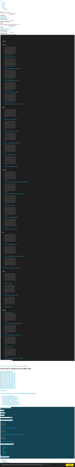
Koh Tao (5, 9)
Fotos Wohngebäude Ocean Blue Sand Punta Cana (10, 398)
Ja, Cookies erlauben (69, 465)
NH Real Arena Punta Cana (10, 56)
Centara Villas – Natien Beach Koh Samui (13, 323)
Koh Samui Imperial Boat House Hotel (12, 334)
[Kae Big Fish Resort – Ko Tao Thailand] (3, 425)
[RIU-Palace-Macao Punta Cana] (3, 439)
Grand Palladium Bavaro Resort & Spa (12, 68)
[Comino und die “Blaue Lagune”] (10, 163)
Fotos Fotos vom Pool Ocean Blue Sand (8, 400)
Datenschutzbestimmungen (4, 17)
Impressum (4, 460)
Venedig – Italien (7, 283)
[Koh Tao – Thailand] (10, 343)
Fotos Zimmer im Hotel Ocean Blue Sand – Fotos (10, 397)
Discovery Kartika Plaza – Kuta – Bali (12, 267)
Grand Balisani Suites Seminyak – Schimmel (13, 256)
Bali (3, 6)
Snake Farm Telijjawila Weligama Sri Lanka (13, 193)
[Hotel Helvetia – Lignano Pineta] (9, 292)
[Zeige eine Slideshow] (4, 390)
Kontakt (3, 459)
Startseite (3, 2)
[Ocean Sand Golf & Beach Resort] (10, 89)
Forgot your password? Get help (5, 28)
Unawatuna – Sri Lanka (9, 205)
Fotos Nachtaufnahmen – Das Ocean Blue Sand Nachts (11, 401)
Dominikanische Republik (8, 54)
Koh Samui (8, 312)
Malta (3, 4)
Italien (3, 7)
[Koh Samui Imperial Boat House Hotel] (10, 332)
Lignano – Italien (8, 306)
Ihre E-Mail (12, 20)
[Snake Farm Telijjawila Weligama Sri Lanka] (10, 190)
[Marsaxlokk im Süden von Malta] (10, 128)
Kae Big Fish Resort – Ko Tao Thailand (8, 427)
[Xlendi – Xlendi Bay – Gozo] (10, 151)
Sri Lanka (4, 5)
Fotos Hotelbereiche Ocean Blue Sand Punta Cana (10, 402)
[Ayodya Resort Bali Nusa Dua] (10, 241)
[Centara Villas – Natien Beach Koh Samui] (10, 320)
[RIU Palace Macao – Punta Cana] (10, 77)
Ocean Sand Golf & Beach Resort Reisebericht (10, 404)
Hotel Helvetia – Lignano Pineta (11, 295)
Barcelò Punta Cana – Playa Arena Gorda (13, 103)
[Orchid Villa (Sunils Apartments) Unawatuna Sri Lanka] (10, 178)
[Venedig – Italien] (10, 280)
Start (1, 366)
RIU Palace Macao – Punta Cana (11, 80)
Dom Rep (4, 3)
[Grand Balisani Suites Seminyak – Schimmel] (10, 253)
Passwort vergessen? (3, 16)
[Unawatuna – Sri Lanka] (10, 202)
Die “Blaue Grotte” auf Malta (10, 119)
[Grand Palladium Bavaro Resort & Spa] (10, 65)
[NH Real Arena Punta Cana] (10, 53)
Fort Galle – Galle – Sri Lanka (10, 228)
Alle (5, 312)
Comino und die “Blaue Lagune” (11, 166)
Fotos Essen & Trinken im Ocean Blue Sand (9, 396)
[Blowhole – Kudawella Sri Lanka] (10, 214)
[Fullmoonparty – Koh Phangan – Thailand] (10, 355)
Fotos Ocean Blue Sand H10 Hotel (7, 366)
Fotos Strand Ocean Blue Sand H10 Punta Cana (10, 399)
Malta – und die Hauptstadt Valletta (12, 142)
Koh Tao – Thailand (8, 346)
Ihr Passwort (12, 14)
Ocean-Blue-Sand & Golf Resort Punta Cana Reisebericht (11, 403)
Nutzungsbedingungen (6, 462)
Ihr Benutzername (13, 13)
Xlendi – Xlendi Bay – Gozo (10, 154)
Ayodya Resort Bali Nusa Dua (10, 244)
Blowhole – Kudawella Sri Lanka (11, 217)
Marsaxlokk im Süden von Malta (11, 131)
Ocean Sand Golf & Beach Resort (11, 92)
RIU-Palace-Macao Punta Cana (7, 441)
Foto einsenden (4, 461)
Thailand (3, 8)
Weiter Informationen (46, 464)
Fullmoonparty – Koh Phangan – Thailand (13, 358)
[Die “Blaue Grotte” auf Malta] (10, 116)
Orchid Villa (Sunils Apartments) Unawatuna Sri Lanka (16, 181)
